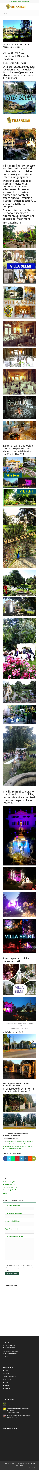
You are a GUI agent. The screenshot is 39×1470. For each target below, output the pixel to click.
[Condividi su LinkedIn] (22, 1158)
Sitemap (21, 1465)
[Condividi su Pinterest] (17, 1158)
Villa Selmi (21, 50)
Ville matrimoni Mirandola (13, 1148)
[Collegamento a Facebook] (29, 1467)
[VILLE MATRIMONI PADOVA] (17, 31)
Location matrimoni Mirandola (15, 1144)
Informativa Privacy (17, 1265)
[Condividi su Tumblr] (26, 1158)
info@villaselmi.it (26, 1)
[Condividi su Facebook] (5, 1158)
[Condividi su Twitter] (9, 1158)
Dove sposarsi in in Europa (14, 1141)
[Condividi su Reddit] (30, 1158)
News (5, 13)
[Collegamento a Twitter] (34, 1467)
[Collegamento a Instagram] (32, 1467)
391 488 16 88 (14, 1)
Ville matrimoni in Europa (16, 1146)
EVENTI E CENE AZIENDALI (9, 1376)
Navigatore (6, 1357)
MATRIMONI (6, 1373)
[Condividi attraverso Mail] (34, 1158)
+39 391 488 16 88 (12, 1351)
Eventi (14, 50)
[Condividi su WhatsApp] (13, 1158)
